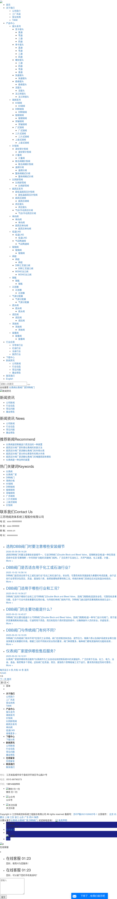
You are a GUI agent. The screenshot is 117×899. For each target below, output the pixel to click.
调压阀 (15, 314)
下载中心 (10, 357)
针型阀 (15, 145)
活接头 (18, 87)
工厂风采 (16, 13)
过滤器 (15, 286)
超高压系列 (17, 188)
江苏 (12, 817)
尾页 (9, 679)
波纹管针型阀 (21, 148)
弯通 (20, 35)
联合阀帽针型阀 (22, 161)
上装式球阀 (20, 139)
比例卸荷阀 (17, 179)
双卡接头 (19, 29)
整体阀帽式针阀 (22, 173)
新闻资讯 (10, 360)
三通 (20, 38)
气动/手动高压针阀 (24, 210)
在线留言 (10, 760)
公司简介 (16, 10)
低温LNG (16, 231)
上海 (7, 817)
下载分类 (10, 739)
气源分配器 (17, 295)
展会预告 (16, 372)
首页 (8, 4)
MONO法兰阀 (21, 271)
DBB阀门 (30, 387)
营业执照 (16, 16)
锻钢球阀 (19, 115)
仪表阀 (12, 387)
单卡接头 (19, 44)
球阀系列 (16, 99)
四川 (31, 817)
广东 (26, 817)
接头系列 (16, 26)
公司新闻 (16, 363)
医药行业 (16, 354)
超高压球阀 (20, 197)
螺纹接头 (19, 59)
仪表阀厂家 (21, 387)
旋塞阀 (15, 332)
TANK (15, 19)
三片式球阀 (20, 133)
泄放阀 (15, 323)
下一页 (3, 679)
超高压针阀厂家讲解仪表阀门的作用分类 (25, 450)
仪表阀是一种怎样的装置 (18, 459)
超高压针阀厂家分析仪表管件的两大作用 (25, 453)
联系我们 (10, 375)
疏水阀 (15, 305)
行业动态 (16, 366)
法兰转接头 (20, 93)
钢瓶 (14, 277)
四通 (20, 41)
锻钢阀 (15, 246)
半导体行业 (17, 344)
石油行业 (16, 348)
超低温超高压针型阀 (24, 191)
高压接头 (19, 203)
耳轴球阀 (19, 121)
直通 (20, 32)
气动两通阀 (20, 240)
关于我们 (10, 7)
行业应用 (10, 341)
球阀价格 (10, 480)
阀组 (14, 256)
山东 (22, 817)
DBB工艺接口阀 (22, 265)
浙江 (17, 817)
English (9, 378)
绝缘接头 (19, 81)
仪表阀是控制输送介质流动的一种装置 (24, 444)
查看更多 (11, 733)
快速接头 (19, 75)
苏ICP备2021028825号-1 (85, 814)
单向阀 (15, 216)
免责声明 (62, 820)
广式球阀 (19, 127)
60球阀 (18, 102)
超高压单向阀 (21, 225)
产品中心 (10, 23)
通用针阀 (19, 167)
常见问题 (16, 369)
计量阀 (18, 154)
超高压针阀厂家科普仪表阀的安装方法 (24, 447)
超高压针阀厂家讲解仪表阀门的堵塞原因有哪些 (28, 456)
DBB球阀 (19, 108)
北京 (111, 814)
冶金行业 (16, 351)
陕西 (36, 817)
